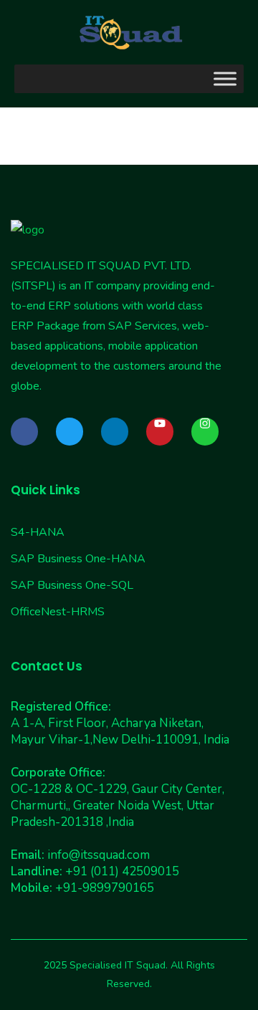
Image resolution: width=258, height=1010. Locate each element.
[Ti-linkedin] (114, 431)
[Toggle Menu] (225, 78)
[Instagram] (205, 431)
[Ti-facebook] (24, 431)
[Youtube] (159, 431)
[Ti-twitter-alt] (69, 431)
